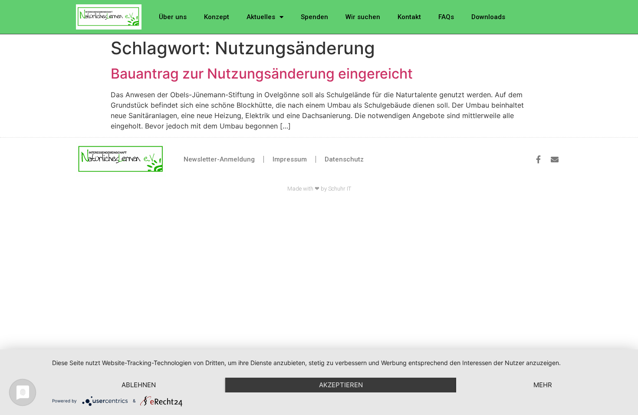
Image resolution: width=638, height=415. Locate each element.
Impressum (290, 159)
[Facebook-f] (538, 159)
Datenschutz (344, 159)
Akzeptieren (341, 385)
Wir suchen (362, 17)
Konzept (216, 17)
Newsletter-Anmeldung (219, 159)
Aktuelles (261, 17)
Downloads (488, 17)
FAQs (446, 17)
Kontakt (409, 17)
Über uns (173, 17)
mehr (542, 385)
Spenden (314, 17)
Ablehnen (139, 385)
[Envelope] (555, 159)
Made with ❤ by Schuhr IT (319, 188)
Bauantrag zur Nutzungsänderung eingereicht (262, 73)
